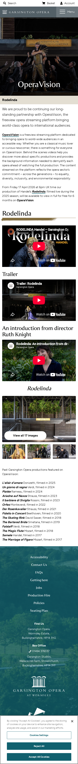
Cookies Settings (39, 735)
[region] (39, 739)
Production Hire (39, 595)
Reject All (39, 746)
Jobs (39, 588)
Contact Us (39, 565)
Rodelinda (9, 100)
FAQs (39, 572)
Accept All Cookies (39, 756)
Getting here (39, 580)
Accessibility (39, 557)
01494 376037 (41, 651)
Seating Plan (39, 610)
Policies (39, 603)
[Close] (72, 721)
